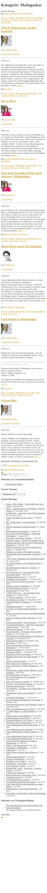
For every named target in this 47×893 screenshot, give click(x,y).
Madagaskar (20, 18)
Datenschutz (16, 461)
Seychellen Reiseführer (15, 698)
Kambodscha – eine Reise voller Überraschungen (25, 513)
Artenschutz (9, 400)
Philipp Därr (10, 265)
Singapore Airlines (13, 652)
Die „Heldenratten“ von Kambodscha (21, 522)
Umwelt (4, 314)
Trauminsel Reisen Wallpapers (18, 602)
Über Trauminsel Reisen (29, 20)
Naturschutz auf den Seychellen (18, 654)
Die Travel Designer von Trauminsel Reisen (23, 563)
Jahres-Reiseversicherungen (17, 531)
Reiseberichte (31, 93)
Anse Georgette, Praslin (15, 766)
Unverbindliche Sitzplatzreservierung (20, 782)
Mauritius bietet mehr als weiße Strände (21, 657)
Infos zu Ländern (8, 18)
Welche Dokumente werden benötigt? (21, 527)
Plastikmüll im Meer (14, 606)
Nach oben (5, 814)
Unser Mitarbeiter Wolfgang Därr (19, 739)
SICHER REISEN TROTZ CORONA (21, 568)
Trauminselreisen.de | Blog (18, 465)
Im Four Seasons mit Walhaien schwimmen (23, 700)
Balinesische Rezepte (14, 629)
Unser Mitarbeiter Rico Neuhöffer (19, 729)
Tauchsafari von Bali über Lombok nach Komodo (25, 793)
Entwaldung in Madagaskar (19, 319)
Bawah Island (11, 591)
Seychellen (5, 20)
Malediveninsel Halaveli (15, 757)
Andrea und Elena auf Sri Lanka (19, 518)
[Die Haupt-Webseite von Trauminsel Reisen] (14, 484)
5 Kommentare (7, 269)
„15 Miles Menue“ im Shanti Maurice (21, 711)
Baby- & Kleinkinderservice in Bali (20, 709)
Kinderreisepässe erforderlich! (18, 718)
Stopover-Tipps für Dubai (16, 661)
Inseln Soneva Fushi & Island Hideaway (22, 752)
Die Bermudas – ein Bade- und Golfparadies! (24, 688)
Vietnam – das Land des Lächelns (19, 684)
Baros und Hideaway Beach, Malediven (22, 666)
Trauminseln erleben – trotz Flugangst (21, 622)
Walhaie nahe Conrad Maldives (18, 716)
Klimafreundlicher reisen (16, 577)
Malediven (30, 18)
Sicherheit (15, 20)
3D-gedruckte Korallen (15, 600)
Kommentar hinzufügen (10, 54)
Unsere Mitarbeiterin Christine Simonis (21, 732)
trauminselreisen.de (29, 461)
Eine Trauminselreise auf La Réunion (20, 677)
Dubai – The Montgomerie (16, 745)
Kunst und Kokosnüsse (15, 686)
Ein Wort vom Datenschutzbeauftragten (21, 609)
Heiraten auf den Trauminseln (17, 586)
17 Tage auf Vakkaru (14, 597)
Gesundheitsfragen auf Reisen (18, 780)
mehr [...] (20, 85)
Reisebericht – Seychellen (16, 764)
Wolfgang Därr (11, 50)
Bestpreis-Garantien (14, 650)
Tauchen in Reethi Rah (15, 759)
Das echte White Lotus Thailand (19, 538)
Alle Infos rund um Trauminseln (18, 723)
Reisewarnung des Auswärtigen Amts (21, 775)
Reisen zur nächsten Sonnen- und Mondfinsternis (25, 613)
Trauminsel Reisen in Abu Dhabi (19, 720)
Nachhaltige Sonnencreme (16, 579)
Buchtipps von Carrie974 (16, 761)
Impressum (5, 461)
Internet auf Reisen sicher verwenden (20, 618)
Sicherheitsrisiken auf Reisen (17, 675)
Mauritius (39, 18)
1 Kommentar (6, 124)
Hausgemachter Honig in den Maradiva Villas (24, 704)
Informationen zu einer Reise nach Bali (21, 789)
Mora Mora (8, 101)
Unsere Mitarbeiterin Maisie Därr (19, 736)
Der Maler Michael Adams (16, 588)
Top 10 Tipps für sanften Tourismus (20, 581)
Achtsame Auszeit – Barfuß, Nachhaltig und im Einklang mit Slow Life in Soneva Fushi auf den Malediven (25, 542)
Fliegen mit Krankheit (14, 641)
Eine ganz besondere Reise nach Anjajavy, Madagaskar (21, 174)
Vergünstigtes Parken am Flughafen (20, 693)
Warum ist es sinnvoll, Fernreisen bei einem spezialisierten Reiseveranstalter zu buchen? (23, 553)
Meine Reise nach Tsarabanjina (21, 246)
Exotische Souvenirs (14, 777)
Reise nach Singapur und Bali (18, 682)
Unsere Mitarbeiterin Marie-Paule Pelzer (22, 725)
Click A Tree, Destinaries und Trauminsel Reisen (25, 559)
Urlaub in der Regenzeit (15, 773)
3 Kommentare (7, 199)
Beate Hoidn (10, 120)
